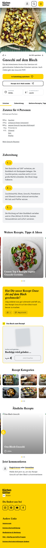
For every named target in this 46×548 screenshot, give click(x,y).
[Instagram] (5, 507)
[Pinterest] (11, 507)
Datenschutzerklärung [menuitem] (11, 528)
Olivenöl (11, 130)
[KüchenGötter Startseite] (6, 4)
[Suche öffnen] (34, 3)
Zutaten (6, 103)
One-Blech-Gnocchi (14, 446)
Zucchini (11, 120)
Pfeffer (10, 135)
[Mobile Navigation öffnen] (40, 3)
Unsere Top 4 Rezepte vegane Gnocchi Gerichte (19, 273)
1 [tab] (21, 401)
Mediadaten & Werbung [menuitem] (12, 532)
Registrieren (14, 467)
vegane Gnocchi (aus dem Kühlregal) (21, 125)
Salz (9, 133)
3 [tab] (24, 401)
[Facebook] (23, 507)
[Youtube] (17, 507)
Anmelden (29, 467)
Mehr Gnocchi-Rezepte (11, 142)
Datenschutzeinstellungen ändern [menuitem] (16, 541)
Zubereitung (19, 103)
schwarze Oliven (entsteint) (18, 123)
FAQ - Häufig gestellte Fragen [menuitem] (14, 537)
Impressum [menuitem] (7, 523)
